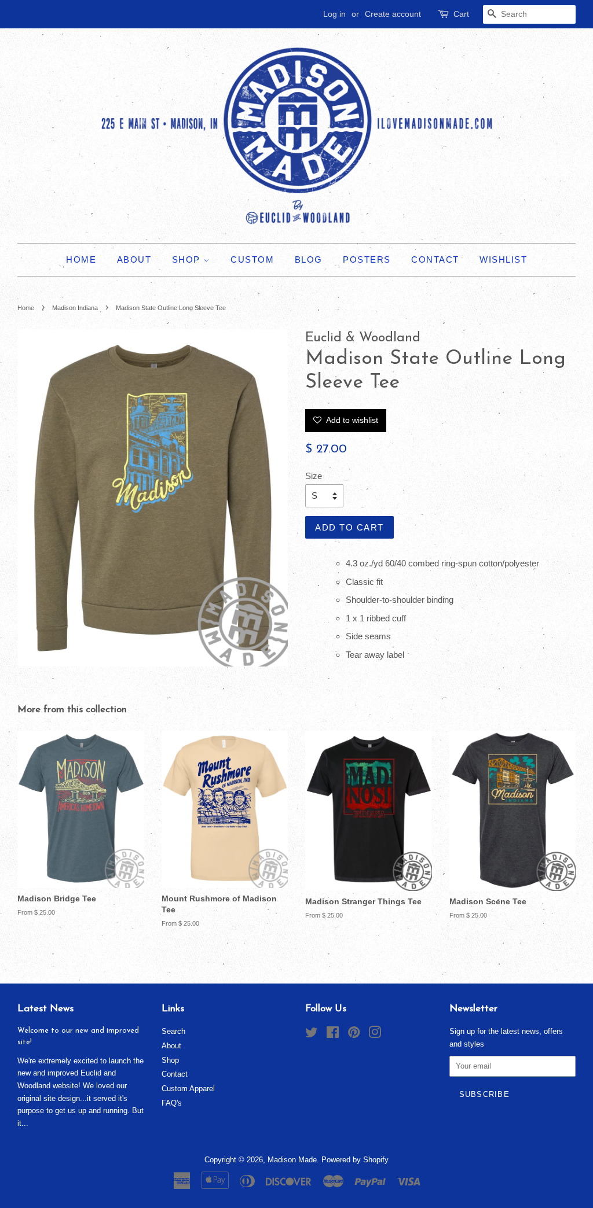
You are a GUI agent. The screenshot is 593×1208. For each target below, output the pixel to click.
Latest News (45, 1009)
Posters (367, 259)
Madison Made (292, 1159)
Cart (461, 14)
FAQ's (172, 1103)
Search (173, 1031)
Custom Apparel (188, 1088)
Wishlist (503, 259)
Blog (309, 259)
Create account (393, 14)
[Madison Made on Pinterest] (353, 1034)
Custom (252, 259)
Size (313, 476)
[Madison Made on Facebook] (332, 1034)
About (134, 259)
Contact (435, 259)
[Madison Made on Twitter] (311, 1034)
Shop (188, 259)
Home (81, 259)
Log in (334, 14)
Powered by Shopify (355, 1159)
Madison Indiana (75, 307)
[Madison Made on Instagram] (374, 1034)
